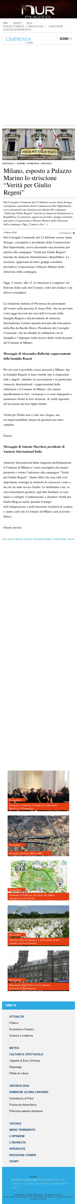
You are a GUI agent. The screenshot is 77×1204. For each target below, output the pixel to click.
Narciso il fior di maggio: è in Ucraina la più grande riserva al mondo (34, 941)
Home (5, 23)
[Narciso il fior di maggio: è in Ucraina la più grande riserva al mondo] (38, 925)
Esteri (21, 163)
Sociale (15, 1123)
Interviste (17, 1148)
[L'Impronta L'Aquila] (19, 41)
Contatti (17, 23)
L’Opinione (17, 1136)
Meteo (29, 23)
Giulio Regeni (15, 539)
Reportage (15, 1067)
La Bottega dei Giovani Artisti (17, 29)
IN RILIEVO (33, 163)
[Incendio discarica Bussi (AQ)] (38, 835)
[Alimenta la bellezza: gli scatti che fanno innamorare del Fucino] (38, 881)
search (51, 38)
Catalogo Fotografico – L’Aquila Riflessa (23, 26)
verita (71, 539)
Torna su (10, 1005)
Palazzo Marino (43, 539)
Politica (46, 163)
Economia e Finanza (21, 1029)
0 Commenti (65, 232)
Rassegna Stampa (22, 1155)
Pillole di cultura (18, 1073)
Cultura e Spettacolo (26, 1054)
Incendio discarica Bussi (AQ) (25, 853)
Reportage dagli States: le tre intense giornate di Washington (29, 986)
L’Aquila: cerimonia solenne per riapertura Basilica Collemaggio (33, 806)
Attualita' (8, 163)
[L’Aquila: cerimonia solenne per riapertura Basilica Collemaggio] (38, 791)
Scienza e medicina (21, 1035)
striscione (59, 539)
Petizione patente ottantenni (26, 1111)
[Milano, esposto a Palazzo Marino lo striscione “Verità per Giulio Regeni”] (38, 159)
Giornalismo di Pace (21, 1098)
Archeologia (19, 1085)
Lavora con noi (55, 26)
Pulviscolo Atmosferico (23, 1104)
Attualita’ (16, 1016)
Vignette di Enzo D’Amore (24, 1060)
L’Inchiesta (17, 1142)
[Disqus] (37, 608)
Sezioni (64, 39)
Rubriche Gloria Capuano (28, 1092)
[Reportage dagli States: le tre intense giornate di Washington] (38, 970)
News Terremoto (22, 1129)
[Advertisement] (38, 85)
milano (28, 539)
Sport (14, 1161)
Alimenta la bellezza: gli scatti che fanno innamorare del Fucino (32, 896)
